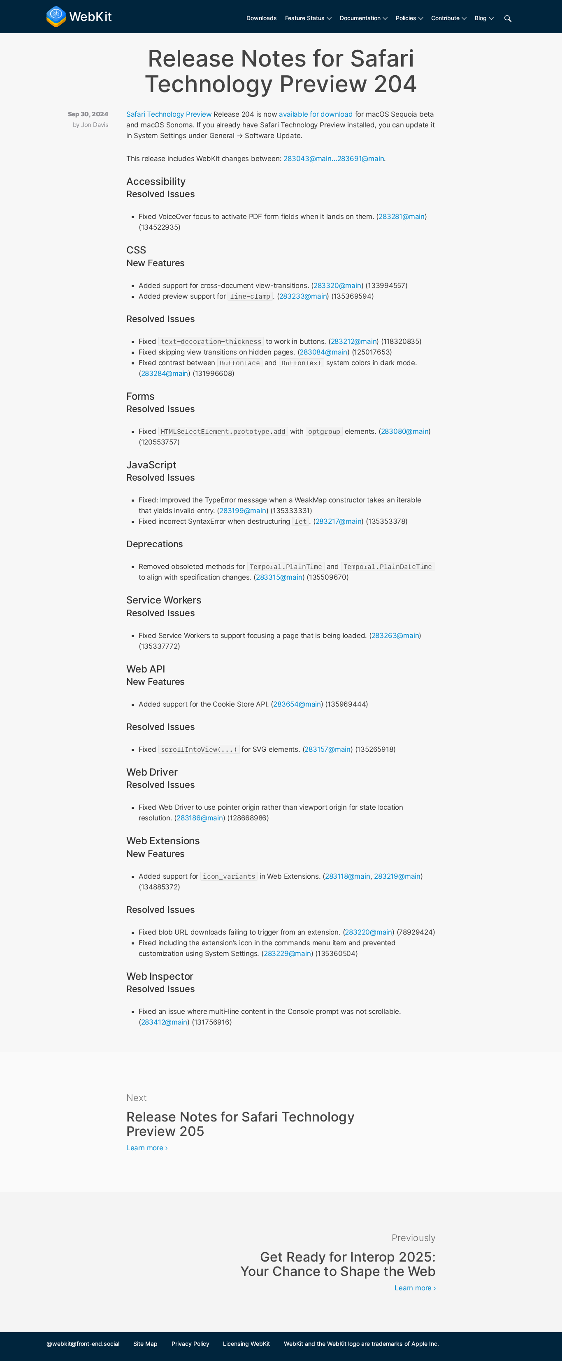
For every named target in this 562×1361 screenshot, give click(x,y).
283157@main (327, 749)
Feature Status (305, 17)
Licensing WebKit (246, 1343)
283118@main (347, 876)
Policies (406, 17)
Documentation (360, 17)
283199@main (242, 511)
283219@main (397, 876)
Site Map (145, 1343)
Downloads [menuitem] (261, 17)
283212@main (354, 341)
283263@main (395, 635)
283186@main (199, 818)
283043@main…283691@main (333, 158)
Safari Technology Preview (169, 114)
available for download (316, 114)
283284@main (164, 373)
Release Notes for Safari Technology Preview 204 (281, 71)
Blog (481, 17)
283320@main (337, 285)
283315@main (279, 577)
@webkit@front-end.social (82, 1343)
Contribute (445, 17)
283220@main (368, 932)
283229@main (287, 953)
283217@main (339, 521)
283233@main (303, 296)
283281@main (402, 216)
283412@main (164, 1022)
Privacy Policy (190, 1343)
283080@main (405, 431)
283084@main (323, 352)
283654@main (297, 704)
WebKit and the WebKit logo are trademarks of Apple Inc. (361, 1343)
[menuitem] (308, 18)
